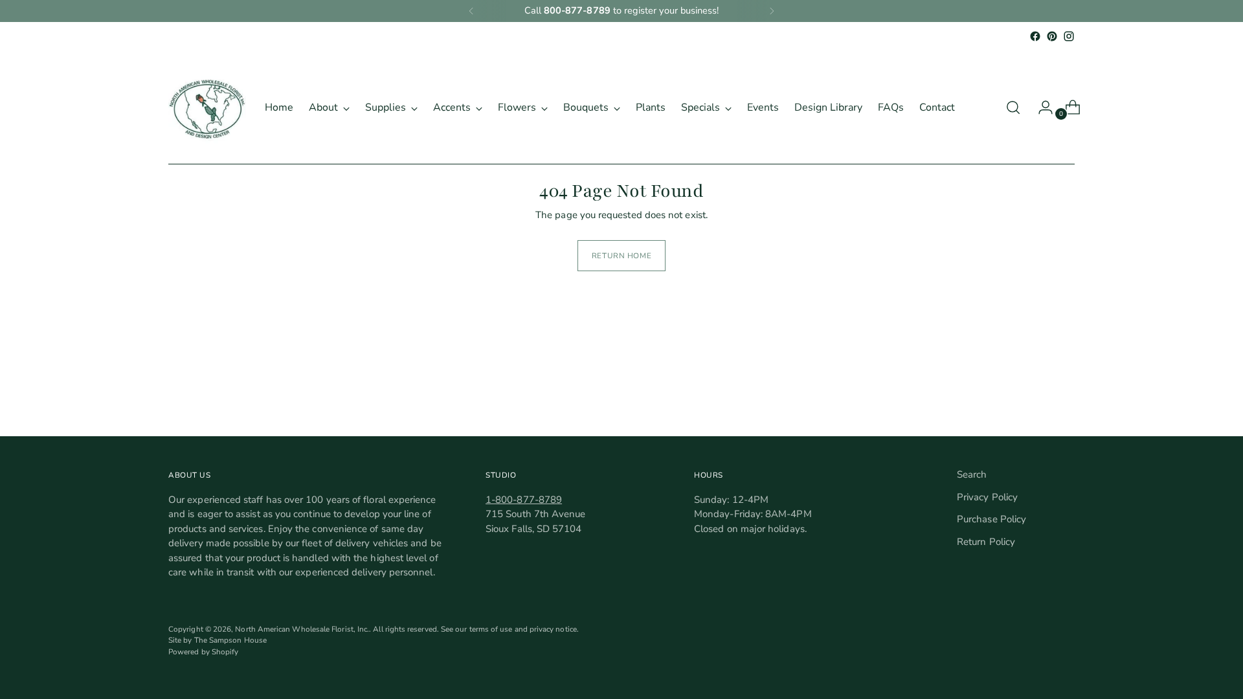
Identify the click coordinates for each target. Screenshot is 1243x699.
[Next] (771, 11)
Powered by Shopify (203, 652)
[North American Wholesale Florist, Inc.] (207, 107)
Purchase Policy (991, 519)
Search (972, 474)
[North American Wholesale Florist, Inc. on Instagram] (1069, 36)
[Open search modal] (1013, 107)
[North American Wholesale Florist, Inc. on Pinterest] (1052, 36)
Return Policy (986, 541)
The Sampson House (230, 640)
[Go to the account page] (1040, 107)
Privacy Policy (987, 497)
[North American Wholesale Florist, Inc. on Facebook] (1035, 36)
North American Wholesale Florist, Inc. (302, 629)
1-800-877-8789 (524, 499)
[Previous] (471, 11)
